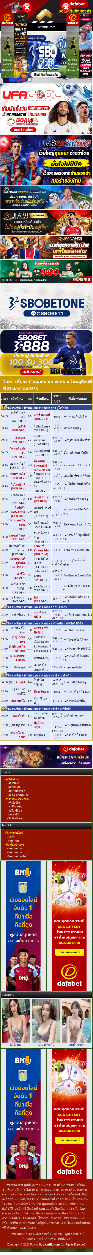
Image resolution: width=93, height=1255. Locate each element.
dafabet (11, 836)
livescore (57, 1234)
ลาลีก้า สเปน (15, 806)
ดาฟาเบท (13, 840)
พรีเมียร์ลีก (14, 802)
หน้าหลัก (18, 1234)
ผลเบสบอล (14, 787)
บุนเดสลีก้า (14, 814)
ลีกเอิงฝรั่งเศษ (16, 818)
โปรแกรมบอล (32, 1239)
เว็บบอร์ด (50, 1239)
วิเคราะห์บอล (15, 848)
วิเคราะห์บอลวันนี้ (17, 856)
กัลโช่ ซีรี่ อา (15, 810)
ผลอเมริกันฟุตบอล (18, 794)
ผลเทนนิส (13, 783)
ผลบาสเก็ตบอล (16, 791)
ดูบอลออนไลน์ (74, 1234)
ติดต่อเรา (64, 1239)
